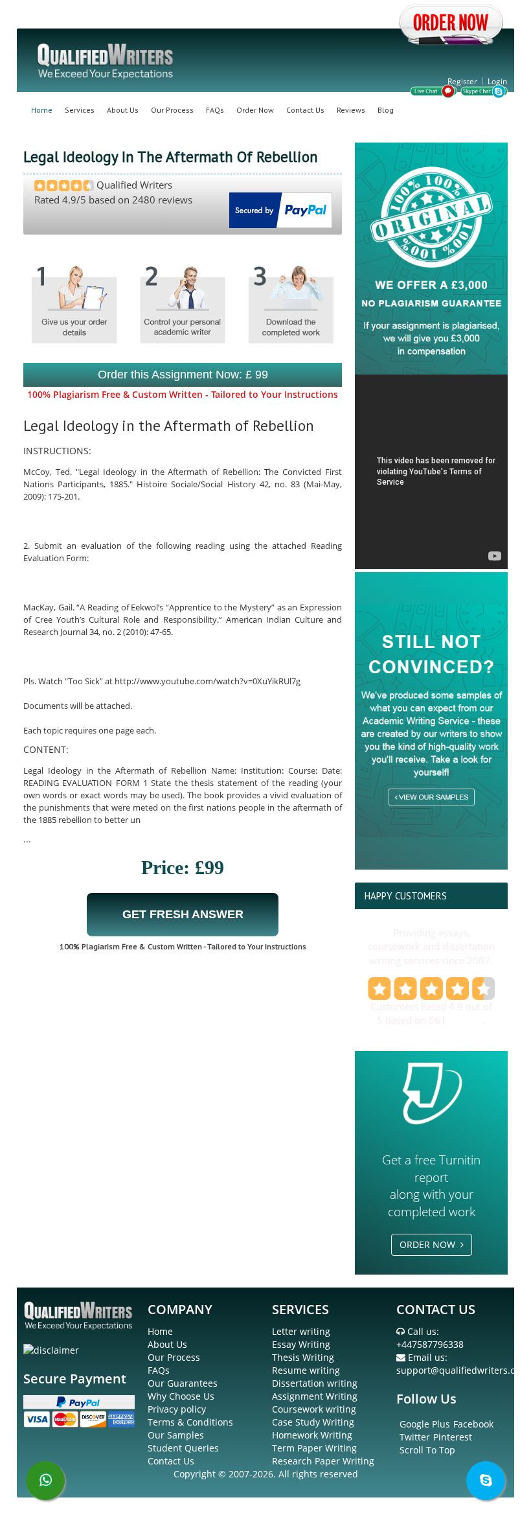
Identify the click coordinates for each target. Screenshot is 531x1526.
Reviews (351, 110)
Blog (386, 110)
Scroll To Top (427, 1450)
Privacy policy (177, 1409)
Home (41, 110)
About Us (123, 110)
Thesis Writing (303, 1357)
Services (80, 110)
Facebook (473, 1424)
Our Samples (176, 1435)
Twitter (415, 1437)
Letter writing (301, 1331)
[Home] (106, 60)
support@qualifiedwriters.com (462, 1370)
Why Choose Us (181, 1396)
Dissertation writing (314, 1383)
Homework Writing (312, 1435)
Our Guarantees (183, 1383)
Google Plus (425, 1424)
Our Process (172, 110)
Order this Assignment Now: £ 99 (183, 374)
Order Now (255, 110)
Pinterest (452, 1437)
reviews (466, 1019)
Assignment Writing (314, 1396)
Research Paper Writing (323, 1461)
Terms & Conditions (190, 1422)
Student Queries (183, 1448)
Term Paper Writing (314, 1448)
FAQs (215, 110)
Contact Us (305, 110)
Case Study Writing (313, 1422)
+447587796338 (430, 1344)
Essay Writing (301, 1344)
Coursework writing (314, 1409)
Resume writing (306, 1370)
